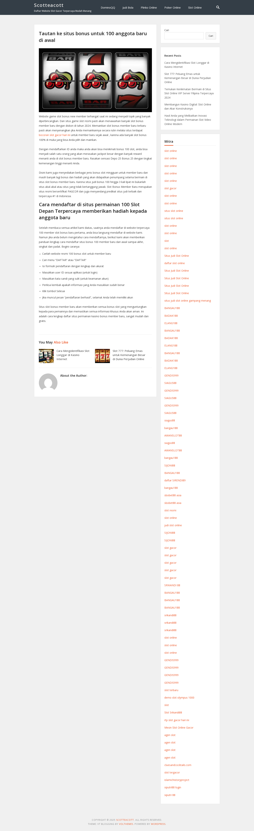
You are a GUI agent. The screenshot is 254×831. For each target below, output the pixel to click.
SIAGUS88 (170, 383)
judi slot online (173, 525)
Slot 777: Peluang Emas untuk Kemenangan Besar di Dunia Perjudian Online (129, 355)
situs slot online (173, 211)
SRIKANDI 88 (172, 585)
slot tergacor (172, 772)
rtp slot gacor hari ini (176, 720)
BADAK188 (171, 315)
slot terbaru (171, 690)
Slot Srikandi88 (173, 712)
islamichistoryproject (176, 780)
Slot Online (195, 7)
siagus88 (169, 420)
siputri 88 (169, 795)
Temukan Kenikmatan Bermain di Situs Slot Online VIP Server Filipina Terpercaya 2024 (189, 93)
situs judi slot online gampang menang (187, 300)
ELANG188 (170, 323)
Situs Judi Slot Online (176, 255)
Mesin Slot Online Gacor (178, 727)
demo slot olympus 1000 (179, 697)
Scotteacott (49, 5)
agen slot (170, 735)
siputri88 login (172, 787)
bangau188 (171, 428)
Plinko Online (149, 7)
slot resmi (170, 510)
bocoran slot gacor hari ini (54, 135)
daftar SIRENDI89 (175, 480)
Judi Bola (128, 7)
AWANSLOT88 (173, 435)
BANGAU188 (172, 308)
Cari (166, 30)
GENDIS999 (171, 375)
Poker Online (172, 7)
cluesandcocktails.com (177, 765)
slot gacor (170, 188)
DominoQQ (108, 7)
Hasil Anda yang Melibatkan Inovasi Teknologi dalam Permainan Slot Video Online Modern (187, 120)
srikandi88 (170, 615)
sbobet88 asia (172, 495)
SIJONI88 (169, 465)
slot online (170, 151)
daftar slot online (174, 263)
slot (166, 241)
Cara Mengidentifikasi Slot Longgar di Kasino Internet (73, 355)
